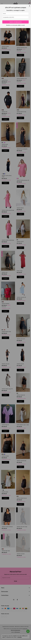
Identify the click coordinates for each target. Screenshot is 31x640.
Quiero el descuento (16, 22)
